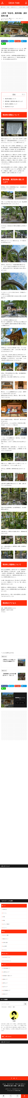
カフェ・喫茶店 (6, 924)
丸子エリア (5, 986)
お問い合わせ (8, 1036)
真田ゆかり (7, 19)
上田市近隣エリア (6, 968)
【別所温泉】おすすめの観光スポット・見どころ (9, 674)
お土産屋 (5, 946)
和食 (4, 920)
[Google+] (17, 41)
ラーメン (5, 913)
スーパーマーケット (7, 960)
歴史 (11, 19)
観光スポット (14, 7)
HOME (3, 7)
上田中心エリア (6, 972)
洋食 (4, 916)
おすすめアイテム (6, 957)
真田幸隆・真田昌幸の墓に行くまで (13, 101)
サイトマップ (10, 1084)
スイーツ (5, 927)
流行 (14, 1006)
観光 (8, 7)
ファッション (4, 1006)
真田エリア (21, 18)
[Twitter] (11, 41)
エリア (4, 964)
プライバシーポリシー (20, 1084)
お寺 (3, 19)
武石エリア (5, 994)
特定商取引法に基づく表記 (10, 1085)
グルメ (4, 905)
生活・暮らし (5, 953)
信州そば (5, 909)
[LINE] (3, 44)
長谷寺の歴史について (9, 98)
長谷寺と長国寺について (10, 104)
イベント (5, 949)
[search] (25, 1003)
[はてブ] (24, 41)
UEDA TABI (17, 1090)
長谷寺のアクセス (8, 106)
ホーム (4, 1084)
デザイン (9, 1006)
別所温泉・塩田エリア (7, 975)
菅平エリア (5, 983)
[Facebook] (4, 41)
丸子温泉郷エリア (6, 990)
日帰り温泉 (5, 942)
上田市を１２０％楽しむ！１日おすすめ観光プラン (9, 660)
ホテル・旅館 (5, 935)
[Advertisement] (14, 76)
